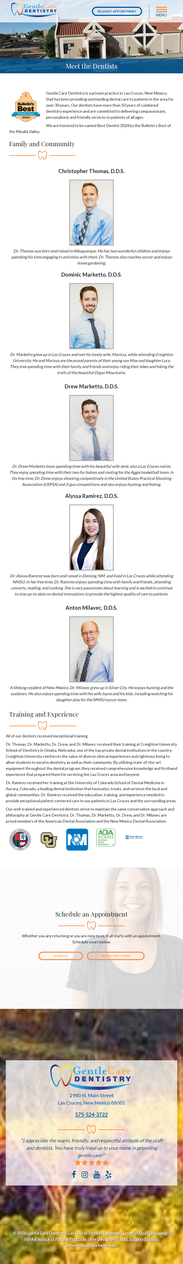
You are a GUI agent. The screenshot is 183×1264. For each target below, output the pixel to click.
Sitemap (112, 1233)
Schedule (61, 955)
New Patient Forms (115, 955)
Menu (161, 15)
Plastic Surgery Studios (137, 1239)
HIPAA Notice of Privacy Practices (56, 1239)
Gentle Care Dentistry (34, 11)
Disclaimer (158, 1233)
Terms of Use (134, 1233)
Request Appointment (117, 11)
